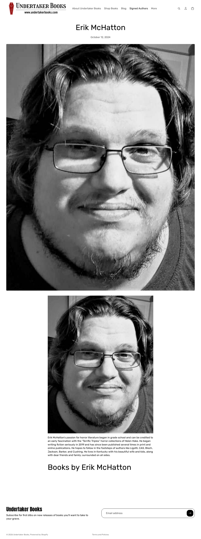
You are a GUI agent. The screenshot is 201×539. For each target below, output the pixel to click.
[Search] (179, 8)
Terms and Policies (100, 534)
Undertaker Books (21, 534)
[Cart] (192, 8)
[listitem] (153, 8)
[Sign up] (190, 513)
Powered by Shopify (39, 534)
